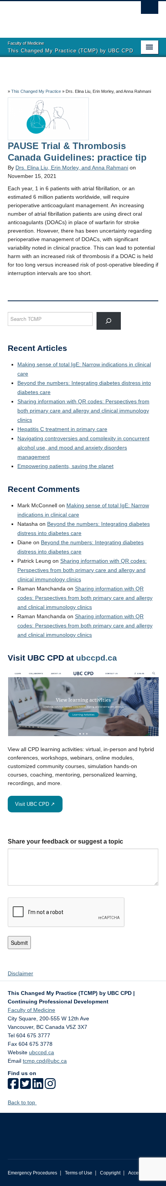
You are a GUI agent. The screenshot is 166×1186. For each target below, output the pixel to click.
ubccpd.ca (96, 657)
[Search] (109, 321)
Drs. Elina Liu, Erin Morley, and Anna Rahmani (71, 167)
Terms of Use (78, 1173)
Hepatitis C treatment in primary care (62, 429)
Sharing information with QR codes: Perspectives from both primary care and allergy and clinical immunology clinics (83, 410)
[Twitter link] (25, 1086)
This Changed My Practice (36, 91)
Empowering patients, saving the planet (65, 466)
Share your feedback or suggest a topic (65, 841)
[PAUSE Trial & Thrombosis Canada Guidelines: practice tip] (48, 118)
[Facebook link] (13, 1086)
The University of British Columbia (60, 15)
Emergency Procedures (32, 1173)
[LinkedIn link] (37, 1086)
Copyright (110, 1173)
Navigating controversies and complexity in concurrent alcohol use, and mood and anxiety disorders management (83, 447)
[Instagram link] (50, 1086)
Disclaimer (20, 973)
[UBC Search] (149, 9)
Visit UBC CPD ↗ (35, 804)
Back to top (22, 1102)
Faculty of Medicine (31, 1010)
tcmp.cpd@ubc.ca (45, 1061)
